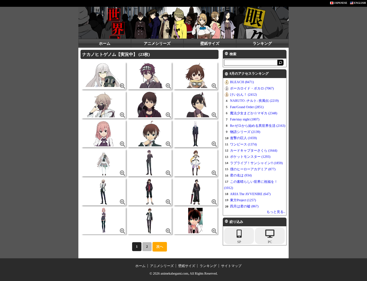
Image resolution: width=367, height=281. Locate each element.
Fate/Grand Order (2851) (247, 107)
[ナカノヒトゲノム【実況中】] (103, 74)
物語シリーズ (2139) (245, 132)
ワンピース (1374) (243, 144)
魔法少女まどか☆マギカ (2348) (253, 113)
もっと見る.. (276, 212)
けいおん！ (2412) (243, 94)
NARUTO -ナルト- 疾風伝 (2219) (254, 100)
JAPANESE (340, 2)
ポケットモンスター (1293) (250, 156)
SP (239, 242)
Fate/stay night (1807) (244, 119)
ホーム (104, 43)
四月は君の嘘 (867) (244, 206)
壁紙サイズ (209, 43)
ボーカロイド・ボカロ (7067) (252, 88)
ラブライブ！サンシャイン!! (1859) (256, 163)
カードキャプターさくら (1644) (253, 150)
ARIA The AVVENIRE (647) (250, 194)
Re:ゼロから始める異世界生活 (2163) (257, 125)
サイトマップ (231, 266)
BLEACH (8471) (242, 82)
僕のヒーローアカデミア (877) (252, 169)
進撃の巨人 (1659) (243, 138)
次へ (159, 246)
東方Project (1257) (243, 200)
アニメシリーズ (157, 43)
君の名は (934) (241, 175)
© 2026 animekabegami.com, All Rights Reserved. (184, 273)
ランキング (262, 43)
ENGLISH (359, 2)
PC (270, 242)
